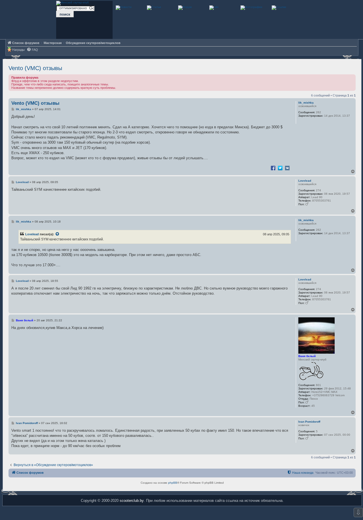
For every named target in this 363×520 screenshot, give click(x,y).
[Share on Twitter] (280, 167)
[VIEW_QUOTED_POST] (57, 234)
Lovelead (304, 180)
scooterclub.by (132, 500)
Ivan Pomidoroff (309, 421)
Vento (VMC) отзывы (35, 68)
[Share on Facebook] (273, 167)
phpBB (172, 482)
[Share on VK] (287, 167)
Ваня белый (307, 356)
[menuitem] (32, 49)
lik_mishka (306, 102)
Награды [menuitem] (18, 49)
